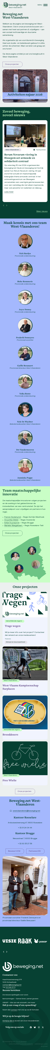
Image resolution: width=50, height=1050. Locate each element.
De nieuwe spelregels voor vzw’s (15, 995)
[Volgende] (6, 205)
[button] (43, 5)
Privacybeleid (21, 1041)
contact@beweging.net (12, 985)
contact (14, 1010)
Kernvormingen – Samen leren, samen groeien (20, 999)
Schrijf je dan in (8, 1021)
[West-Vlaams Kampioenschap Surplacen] (25, 663)
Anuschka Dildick (11, 520)
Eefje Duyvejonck (11, 523)
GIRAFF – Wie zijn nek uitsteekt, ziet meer (19, 1002)
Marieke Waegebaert (13, 525)
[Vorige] (4, 205)
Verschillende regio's (12, 729)
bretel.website (27, 1044)
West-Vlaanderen (12, 150)
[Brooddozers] (25, 712)
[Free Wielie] (25, 757)
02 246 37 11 (10, 987)
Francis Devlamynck (12, 517)
